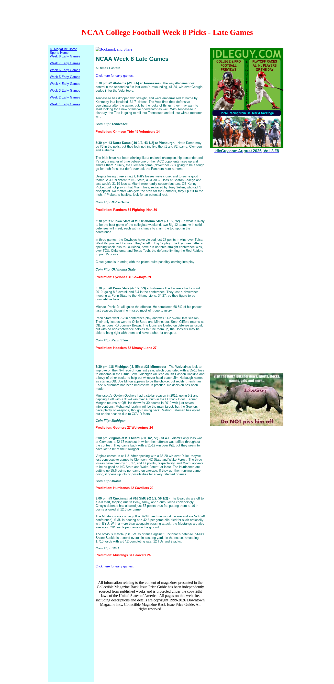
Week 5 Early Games (65, 77)
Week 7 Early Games (65, 63)
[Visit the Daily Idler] (246, 424)
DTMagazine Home (63, 49)
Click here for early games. (115, 75)
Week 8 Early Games (65, 56)
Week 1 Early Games (65, 104)
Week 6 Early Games (65, 70)
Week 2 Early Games (65, 97)
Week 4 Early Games (65, 84)
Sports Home (59, 52)
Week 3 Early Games (65, 90)
